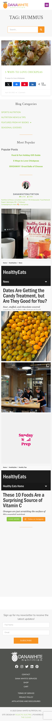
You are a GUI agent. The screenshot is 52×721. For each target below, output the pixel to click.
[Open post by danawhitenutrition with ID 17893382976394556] (26, 234)
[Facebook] (17, 666)
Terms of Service (26, 693)
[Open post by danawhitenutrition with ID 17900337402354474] (26, 285)
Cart (26, 686)
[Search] (41, 30)
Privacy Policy (26, 697)
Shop (26, 682)
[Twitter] (27, 666)
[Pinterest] (37, 666)
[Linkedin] (32, 666)
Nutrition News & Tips (13, 117)
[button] (47, 5)
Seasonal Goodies (11, 127)
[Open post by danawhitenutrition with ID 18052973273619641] (26, 387)
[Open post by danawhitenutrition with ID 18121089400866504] (26, 336)
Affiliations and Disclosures (26, 701)
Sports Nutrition (11, 112)
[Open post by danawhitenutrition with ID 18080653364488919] (26, 490)
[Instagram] (22, 666)
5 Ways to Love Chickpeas (24, 72)
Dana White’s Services (26, 678)
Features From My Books (15, 122)
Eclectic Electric (23, 714)
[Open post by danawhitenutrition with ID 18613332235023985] (26, 439)
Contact (26, 674)
